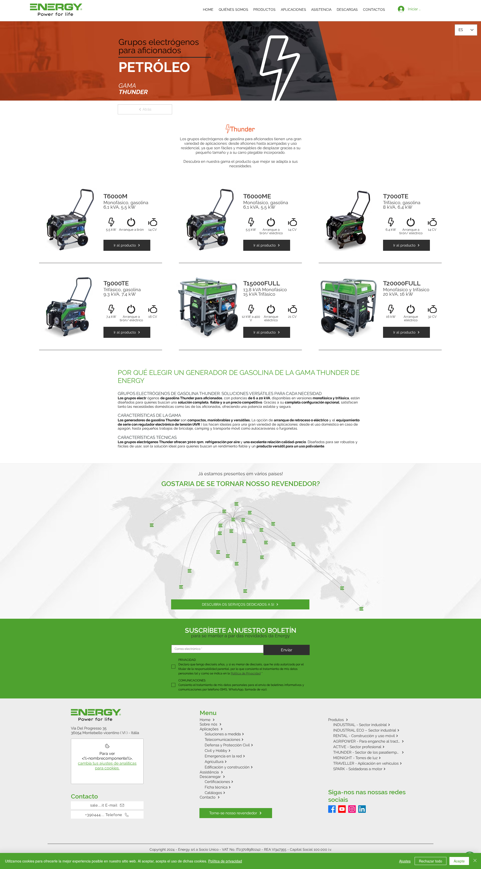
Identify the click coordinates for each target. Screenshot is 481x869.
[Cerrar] (475, 861)
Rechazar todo (430, 860)
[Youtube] (342, 809)
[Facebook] (332, 809)
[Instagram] (352, 809)
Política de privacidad (225, 860)
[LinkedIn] (362, 809)
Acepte (459, 860)
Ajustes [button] (405, 860)
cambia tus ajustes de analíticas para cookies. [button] (107, 765)
